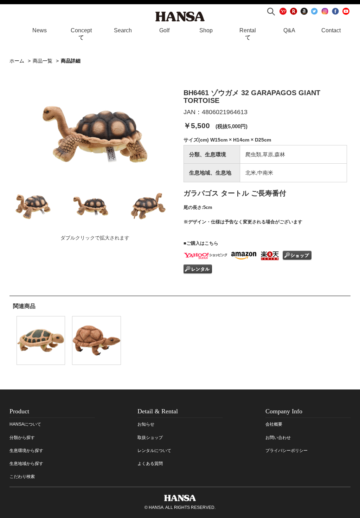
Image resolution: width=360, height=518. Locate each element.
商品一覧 (42, 61)
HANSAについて (25, 424)
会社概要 (273, 424)
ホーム (16, 61)
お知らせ (145, 424)
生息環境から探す (26, 450)
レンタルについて (154, 450)
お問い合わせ (278, 437)
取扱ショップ (150, 437)
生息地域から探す (26, 463)
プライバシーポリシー (286, 450)
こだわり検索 (22, 476)
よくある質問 (150, 463)
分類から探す (22, 437)
